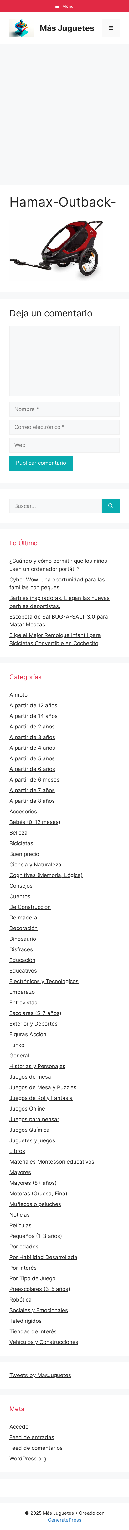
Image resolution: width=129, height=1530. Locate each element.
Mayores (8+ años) (33, 1183)
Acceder (19, 1427)
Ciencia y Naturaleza (35, 864)
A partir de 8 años (32, 801)
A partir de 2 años (32, 726)
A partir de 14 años (33, 716)
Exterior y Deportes (33, 1024)
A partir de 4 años (32, 748)
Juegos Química (29, 1130)
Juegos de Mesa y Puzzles (42, 1087)
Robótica (20, 1300)
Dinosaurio (22, 939)
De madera (23, 918)
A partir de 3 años (32, 737)
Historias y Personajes (37, 1066)
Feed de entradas (31, 1437)
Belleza (18, 833)
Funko (16, 1045)
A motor (19, 695)
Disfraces (21, 949)
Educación (22, 960)
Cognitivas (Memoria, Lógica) (46, 875)
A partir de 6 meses (34, 780)
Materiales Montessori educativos (51, 1162)
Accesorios (23, 811)
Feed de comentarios (36, 1448)
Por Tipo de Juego (32, 1278)
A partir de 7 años (32, 790)
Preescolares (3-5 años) (39, 1289)
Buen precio (24, 854)
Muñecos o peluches (35, 1204)
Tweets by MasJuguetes (40, 1375)
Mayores (20, 1172)
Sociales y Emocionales (38, 1310)
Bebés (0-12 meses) (34, 822)
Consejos (21, 886)
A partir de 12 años (33, 705)
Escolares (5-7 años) (35, 1013)
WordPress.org (27, 1458)
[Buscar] (111, 506)
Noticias (19, 1215)
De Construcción (30, 907)
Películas (20, 1225)
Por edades (24, 1246)
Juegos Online (27, 1109)
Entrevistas (23, 1002)
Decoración (23, 928)
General (19, 1055)
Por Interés (23, 1268)
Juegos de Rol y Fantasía (41, 1098)
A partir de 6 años (32, 769)
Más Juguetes (67, 28)
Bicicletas (21, 843)
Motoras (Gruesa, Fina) (38, 1193)
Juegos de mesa (30, 1077)
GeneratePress (64, 1520)
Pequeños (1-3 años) (35, 1236)
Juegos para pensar (34, 1119)
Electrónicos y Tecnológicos (44, 981)
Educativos (23, 971)
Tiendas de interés (33, 1331)
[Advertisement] (64, 111)
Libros (17, 1151)
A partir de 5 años (32, 758)
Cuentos (19, 896)
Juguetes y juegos (32, 1140)
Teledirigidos (25, 1321)
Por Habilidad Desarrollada (43, 1257)
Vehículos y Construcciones (43, 1342)
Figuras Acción (27, 1034)
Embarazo (22, 992)
